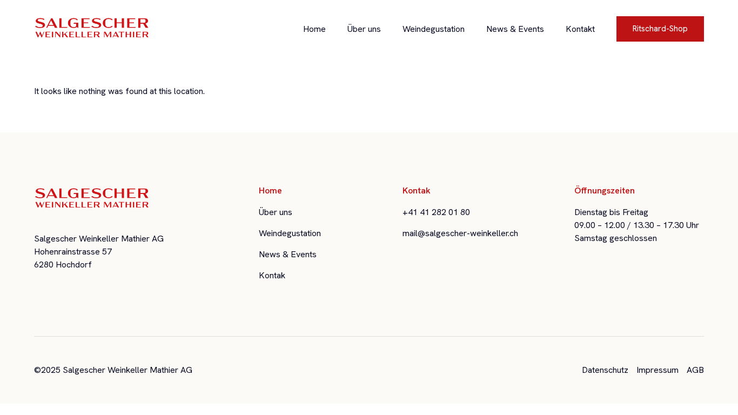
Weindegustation (433, 29)
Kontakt (580, 29)
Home (314, 29)
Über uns (364, 29)
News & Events (515, 29)
